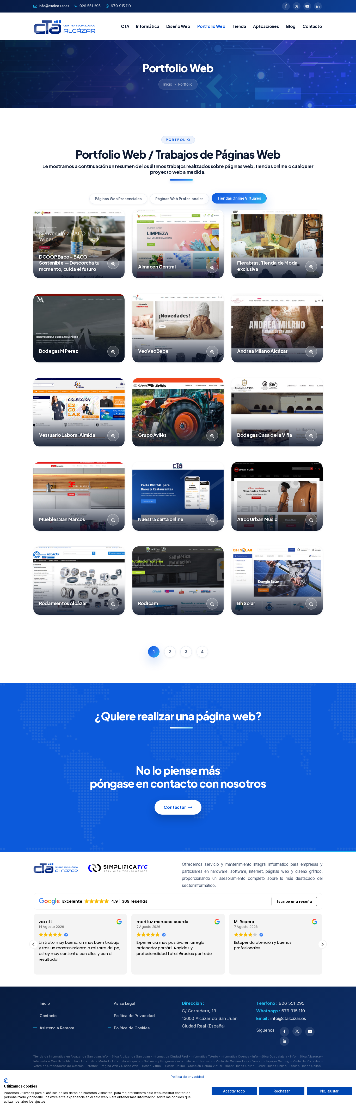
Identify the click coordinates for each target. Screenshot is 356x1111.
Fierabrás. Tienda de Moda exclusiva (267, 266)
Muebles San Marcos (62, 519)
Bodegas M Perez (58, 351)
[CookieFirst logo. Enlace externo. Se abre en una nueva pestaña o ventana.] (6, 1080)
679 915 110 (121, 6)
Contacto (312, 26)
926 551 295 (90, 6)
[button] (322, 944)
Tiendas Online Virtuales (239, 198)
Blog (291, 26)
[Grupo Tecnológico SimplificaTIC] (117, 868)
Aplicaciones (266, 26)
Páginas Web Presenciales (118, 199)
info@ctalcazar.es (54, 6)
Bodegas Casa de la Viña (264, 435)
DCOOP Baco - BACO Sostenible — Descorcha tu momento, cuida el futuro (69, 263)
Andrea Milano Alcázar (262, 351)
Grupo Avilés (152, 435)
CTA (125, 26)
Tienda (239, 26)
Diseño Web (178, 26)
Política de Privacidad (134, 1015)
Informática (147, 26)
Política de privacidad (187, 1077)
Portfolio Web (211, 26)
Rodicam (148, 603)
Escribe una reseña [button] (294, 901)
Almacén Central (157, 267)
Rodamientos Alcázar (63, 603)
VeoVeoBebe (153, 351)
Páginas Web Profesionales (179, 199)
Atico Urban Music (257, 519)
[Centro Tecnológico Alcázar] (65, 26)
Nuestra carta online (160, 519)
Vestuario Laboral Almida (67, 435)
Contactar (175, 807)
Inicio (167, 84)
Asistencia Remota (57, 1027)
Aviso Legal (124, 1003)
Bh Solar (246, 603)
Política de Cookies (131, 1027)
